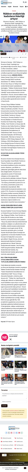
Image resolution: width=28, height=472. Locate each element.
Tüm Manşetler (19, 445)
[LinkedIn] (16, 433)
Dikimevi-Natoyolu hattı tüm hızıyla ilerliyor (6, 357)
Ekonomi (15, 6)
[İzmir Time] (6, 2)
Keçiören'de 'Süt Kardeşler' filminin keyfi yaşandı (20, 370)
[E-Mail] (10, 339)
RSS (5, 455)
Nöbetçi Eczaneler (7, 438)
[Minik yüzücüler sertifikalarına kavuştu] (21, 351)
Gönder (4, 405)
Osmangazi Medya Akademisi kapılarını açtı (20, 383)
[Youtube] (19, 433)
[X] (9, 433)
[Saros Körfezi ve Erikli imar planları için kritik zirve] (7, 377)
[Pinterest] (11, 433)
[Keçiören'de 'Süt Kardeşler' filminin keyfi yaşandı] (21, 364)
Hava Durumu (20, 438)
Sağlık (9, 6)
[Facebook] (6, 433)
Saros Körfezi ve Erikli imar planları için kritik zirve (6, 383)
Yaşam (21, 6)
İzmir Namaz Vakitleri (7, 441)
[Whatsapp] (22, 433)
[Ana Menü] (25, 2)
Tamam (25, 464)
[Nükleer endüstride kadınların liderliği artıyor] (14, 44)
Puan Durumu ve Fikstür (8, 445)
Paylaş (4, 53)
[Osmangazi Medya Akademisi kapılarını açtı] (21, 377)
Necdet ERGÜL (5, 57)
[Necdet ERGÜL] (4, 337)
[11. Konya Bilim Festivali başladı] (7, 364)
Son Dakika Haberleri (7, 448)
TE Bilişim (17, 459)
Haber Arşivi (19, 448)
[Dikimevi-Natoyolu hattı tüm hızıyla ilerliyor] (7, 351)
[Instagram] (14, 433)
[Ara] (23, 2)
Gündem (3, 6)
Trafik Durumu (19, 441)
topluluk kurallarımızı (14, 410)
